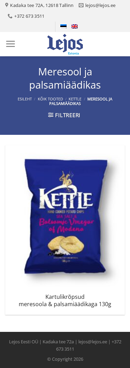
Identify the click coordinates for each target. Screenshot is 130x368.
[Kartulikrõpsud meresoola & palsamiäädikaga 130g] (65, 217)
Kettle (75, 98)
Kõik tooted (50, 98)
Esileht (25, 98)
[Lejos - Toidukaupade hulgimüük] (65, 44)
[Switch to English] (74, 26)
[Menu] (10, 44)
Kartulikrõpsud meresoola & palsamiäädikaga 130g (65, 300)
